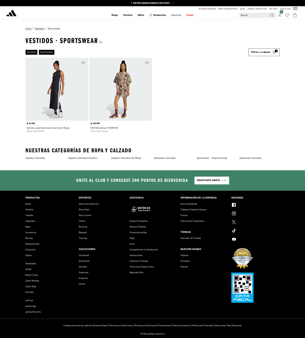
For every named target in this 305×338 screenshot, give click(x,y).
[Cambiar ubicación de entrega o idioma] (295, 8)
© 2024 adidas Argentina (152, 334)
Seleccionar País (223, 325)
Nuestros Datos (100, 325)
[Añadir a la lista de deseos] (83, 63)
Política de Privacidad (202, 325)
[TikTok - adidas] (255, 231)
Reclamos (237, 325)
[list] (136, 52)
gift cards (273, 9)
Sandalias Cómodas (165, 158)
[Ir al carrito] (295, 15)
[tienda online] (11, 13)
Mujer (115, 15)
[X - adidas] (255, 222)
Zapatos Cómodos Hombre (83, 158)
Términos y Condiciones (120, 325)
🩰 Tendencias (157, 15)
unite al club (285, 9)
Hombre (128, 15)
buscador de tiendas (207, 9)
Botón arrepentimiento (227, 9)
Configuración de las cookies (77, 325)
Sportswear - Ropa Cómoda (212, 158)
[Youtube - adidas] (255, 239)
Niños (141, 15)
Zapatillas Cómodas (250, 158)
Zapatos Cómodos (35, 158)
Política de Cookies (181, 325)
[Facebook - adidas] (255, 205)
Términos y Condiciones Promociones (152, 325)
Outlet (189, 15)
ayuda (242, 9)
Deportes (176, 15)
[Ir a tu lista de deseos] (287, 15)
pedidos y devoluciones (257, 9)
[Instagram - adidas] (255, 214)
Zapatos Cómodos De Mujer (126, 158)
